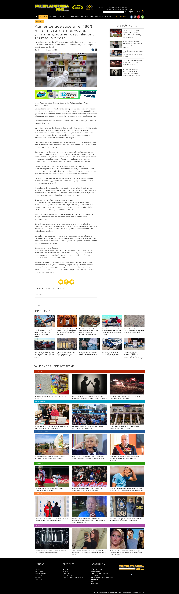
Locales (52, 17)
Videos (65, 571)
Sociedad (99, 17)
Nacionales (62, 17)
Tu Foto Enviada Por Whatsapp (74, 577)
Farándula (109, 17)
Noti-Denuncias (68, 575)
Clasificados (121, 17)
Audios (65, 569)
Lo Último (43, 17)
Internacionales (76, 17)
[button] (39, 70)
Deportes (89, 17)
